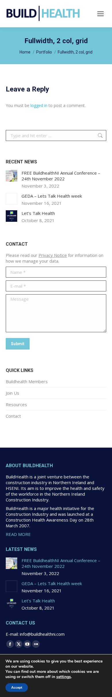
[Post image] (11, 176)
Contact (13, 416)
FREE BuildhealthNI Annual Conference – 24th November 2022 (61, 176)
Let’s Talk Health (38, 213)
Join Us (12, 393)
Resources (16, 404)
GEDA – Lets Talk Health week (52, 196)
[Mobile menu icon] (100, 14)
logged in (38, 105)
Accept (16, 687)
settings (63, 676)
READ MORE (18, 534)
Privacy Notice (52, 255)
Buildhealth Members (27, 381)
